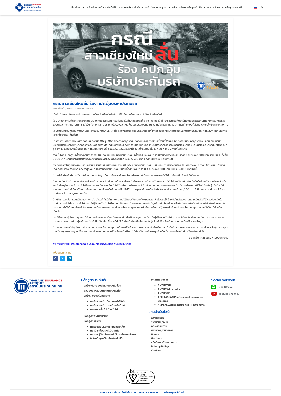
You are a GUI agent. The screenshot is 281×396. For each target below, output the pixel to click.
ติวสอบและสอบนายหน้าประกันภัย (102, 291)
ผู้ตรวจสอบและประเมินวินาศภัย (107, 327)
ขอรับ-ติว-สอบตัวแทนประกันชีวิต (101, 7)
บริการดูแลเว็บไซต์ (174, 392)
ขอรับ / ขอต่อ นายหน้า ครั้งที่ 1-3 (107, 305)
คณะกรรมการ (159, 326)
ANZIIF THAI (165, 285)
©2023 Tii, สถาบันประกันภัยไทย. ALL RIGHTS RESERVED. (129, 392)
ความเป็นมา (157, 318)
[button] (262, 8)
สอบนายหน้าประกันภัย (129, 7)
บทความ (79, 108)
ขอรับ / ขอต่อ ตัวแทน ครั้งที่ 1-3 (107, 301)
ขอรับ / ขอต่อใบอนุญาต (156, 7)
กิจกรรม (155, 334)
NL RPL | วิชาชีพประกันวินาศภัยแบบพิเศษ (113, 334)
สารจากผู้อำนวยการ (162, 330)
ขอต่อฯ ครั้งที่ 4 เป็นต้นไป (104, 309)
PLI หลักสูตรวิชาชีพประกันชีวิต (107, 338)
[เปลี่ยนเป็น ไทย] (256, 7)
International (214, 7)
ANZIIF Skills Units (169, 289)
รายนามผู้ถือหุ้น (159, 322)
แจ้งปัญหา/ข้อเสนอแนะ (164, 342)
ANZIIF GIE (164, 293)
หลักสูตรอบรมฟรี (233, 7)
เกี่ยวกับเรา (76, 7)
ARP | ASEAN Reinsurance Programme (181, 305)
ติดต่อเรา (156, 338)
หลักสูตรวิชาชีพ (194, 7)
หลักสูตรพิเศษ (179, 7)
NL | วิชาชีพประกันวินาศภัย (104, 330)
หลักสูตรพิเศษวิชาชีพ (96, 316)
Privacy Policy (160, 346)
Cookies (156, 350)
